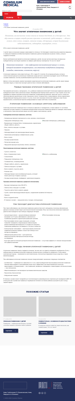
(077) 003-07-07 (44, 387)
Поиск (6, 13)
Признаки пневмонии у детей (14, 321)
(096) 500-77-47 (43, 386)
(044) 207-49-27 (43, 382)
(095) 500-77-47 (43, 385)
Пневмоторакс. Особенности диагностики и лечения (55, 322)
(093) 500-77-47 (43, 384)
